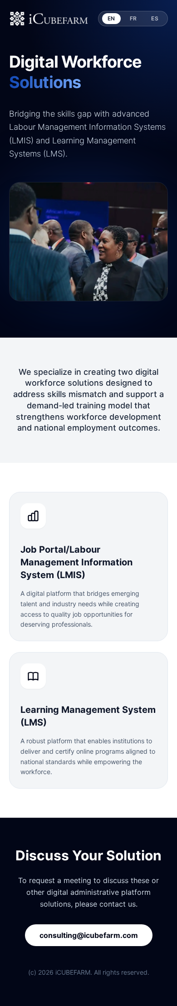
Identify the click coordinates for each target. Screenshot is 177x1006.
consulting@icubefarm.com (88, 935)
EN (111, 18)
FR (133, 18)
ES (154, 18)
